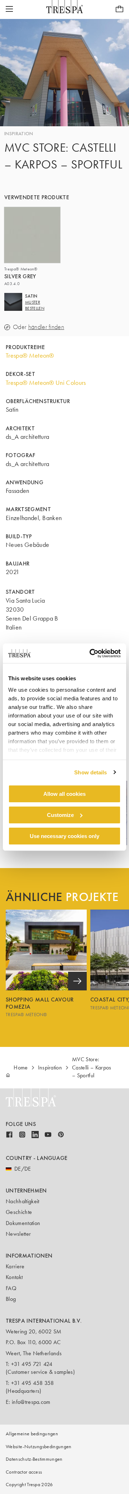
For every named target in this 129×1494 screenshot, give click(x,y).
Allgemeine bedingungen (32, 1434)
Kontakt (14, 1277)
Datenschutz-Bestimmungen (34, 1459)
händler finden (46, 327)
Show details (90, 772)
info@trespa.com (31, 1402)
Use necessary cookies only (64, 836)
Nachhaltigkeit (22, 1201)
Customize (60, 815)
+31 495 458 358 (32, 1383)
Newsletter (18, 1233)
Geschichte (19, 1212)
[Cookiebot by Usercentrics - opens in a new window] (91, 653)
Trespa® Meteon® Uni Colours (46, 383)
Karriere (15, 1266)
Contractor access (24, 1472)
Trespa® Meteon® (30, 355)
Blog (11, 1298)
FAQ (11, 1288)
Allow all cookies (64, 794)
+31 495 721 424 (32, 1364)
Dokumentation (23, 1223)
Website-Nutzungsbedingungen (39, 1447)
